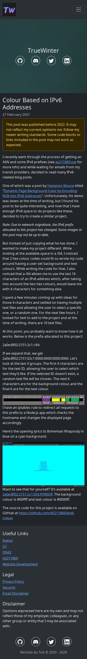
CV (5, 546)
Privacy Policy (13, 581)
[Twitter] (51, 60)
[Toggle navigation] (78, 9)
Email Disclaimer (16, 593)
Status (8, 540)
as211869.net (65, 162)
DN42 (7, 552)
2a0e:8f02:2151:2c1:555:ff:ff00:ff (28, 494)
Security (9, 587)
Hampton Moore (60, 185)
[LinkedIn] (67, 60)
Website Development (20, 564)
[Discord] (35, 60)
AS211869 (10, 558)
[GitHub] (20, 60)
